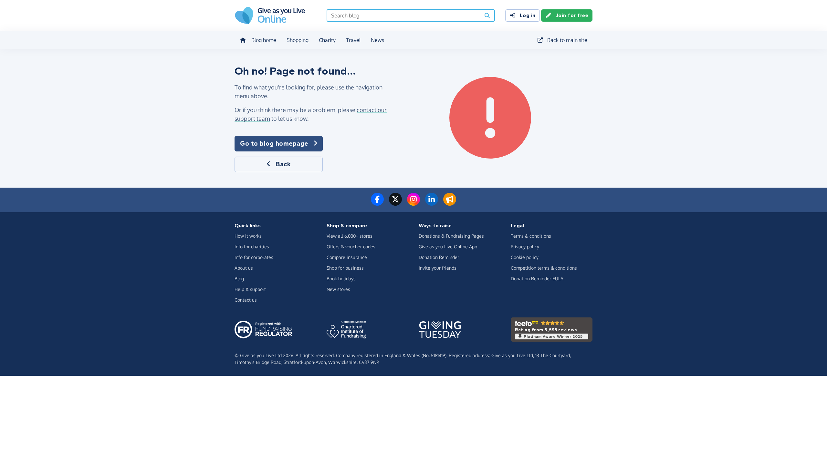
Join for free (572, 15)
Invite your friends (437, 268)
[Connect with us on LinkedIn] (431, 203)
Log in (528, 15)
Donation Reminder (439, 257)
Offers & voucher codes (351, 246)
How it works (248, 236)
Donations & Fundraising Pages (451, 236)
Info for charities (252, 246)
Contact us (246, 300)
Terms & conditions (531, 236)
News (377, 40)
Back (283, 164)
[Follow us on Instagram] (413, 203)
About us (244, 268)
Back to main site (567, 40)
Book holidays (341, 278)
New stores (338, 289)
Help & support (250, 289)
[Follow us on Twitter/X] (395, 203)
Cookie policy (525, 257)
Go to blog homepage (274, 143)
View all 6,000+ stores (349, 236)
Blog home (263, 40)
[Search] (487, 15)
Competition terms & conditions (544, 268)
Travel (353, 40)
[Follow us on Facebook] (377, 203)
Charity (327, 40)
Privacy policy (525, 246)
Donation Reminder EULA (537, 278)
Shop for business (345, 268)
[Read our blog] (449, 203)
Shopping (298, 40)
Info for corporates (254, 257)
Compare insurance (347, 257)
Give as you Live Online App (448, 246)
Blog (239, 278)
